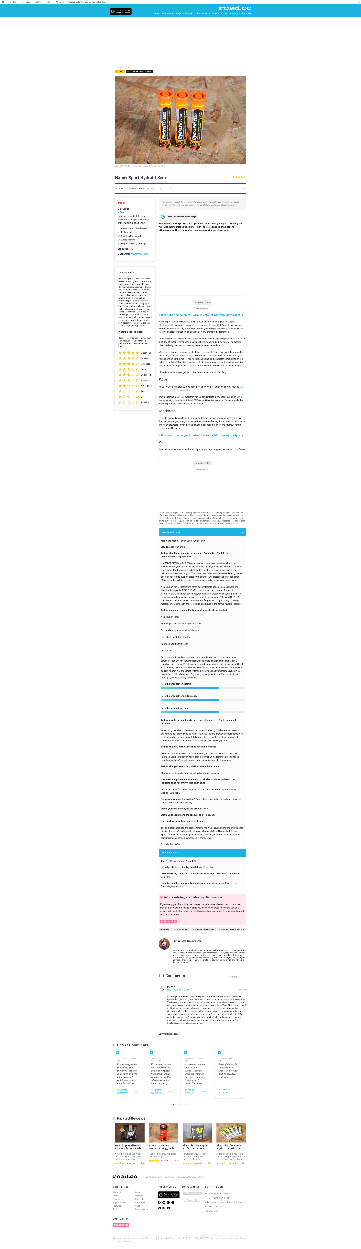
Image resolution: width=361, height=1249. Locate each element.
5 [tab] (182, 1104)
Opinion (138, 1196)
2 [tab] (175, 1104)
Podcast (139, 1199)
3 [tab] (178, 1104)
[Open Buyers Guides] (194, 13)
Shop (137, 1206)
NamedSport (165, 929)
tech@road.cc (225, 1198)
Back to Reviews (124, 67)
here (237, 524)
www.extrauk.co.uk (140, 254)
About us (117, 1192)
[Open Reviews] (173, 13)
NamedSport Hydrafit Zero (203, 929)
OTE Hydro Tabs (182, 390)
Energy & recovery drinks (139, 71)
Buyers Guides (119, 1202)
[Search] (3, 2)
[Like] (240, 990)
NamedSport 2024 (181, 929)
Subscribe (170, 921)
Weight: (123, 248)
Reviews (117, 1199)
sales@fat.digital (236, 1202)
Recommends (141, 1202)
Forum (138, 1192)
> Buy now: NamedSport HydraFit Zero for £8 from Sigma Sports (201, 315)
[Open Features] (209, 13)
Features (117, 1206)
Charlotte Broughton (187, 940)
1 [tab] (173, 1104)
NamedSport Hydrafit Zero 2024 (231, 929)
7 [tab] (187, 1104)
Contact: (124, 253)
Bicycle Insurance (143, 1209)
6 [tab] (185, 1104)
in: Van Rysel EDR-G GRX (224, 1091)
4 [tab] (180, 1104)
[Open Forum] (221, 13)
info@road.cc (228, 1193)
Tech (115, 1209)
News (115, 1196)
